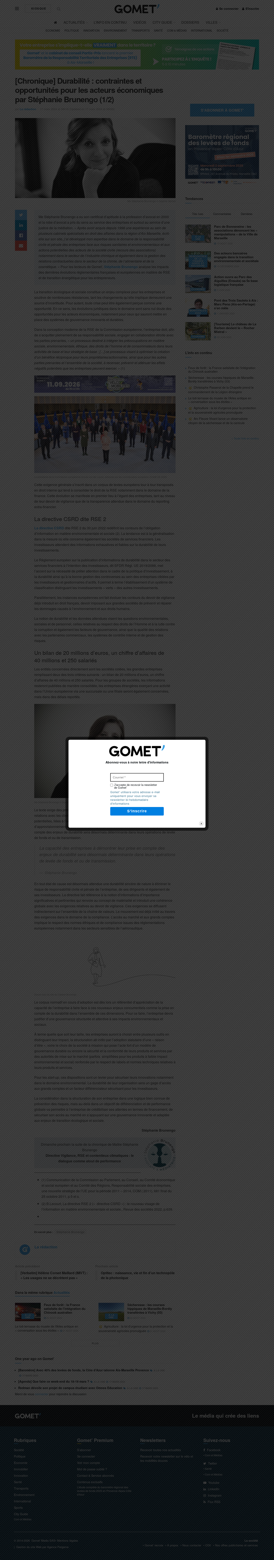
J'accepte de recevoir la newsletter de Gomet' (135, 786)
